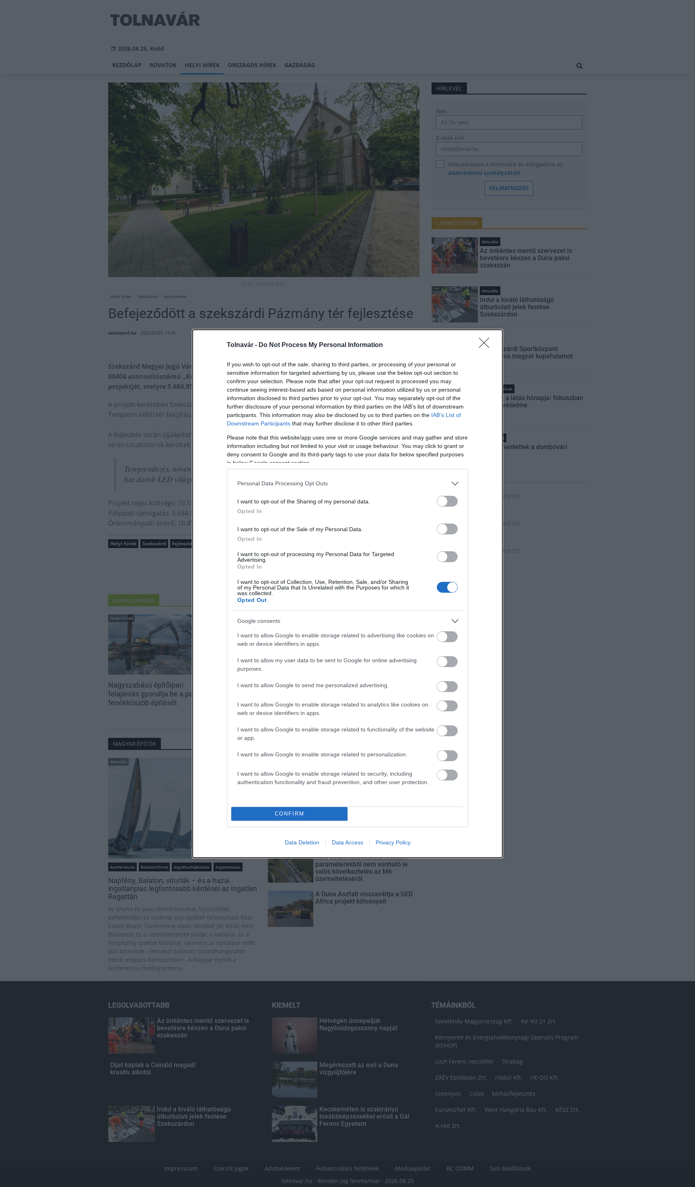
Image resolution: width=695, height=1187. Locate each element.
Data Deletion (302, 842)
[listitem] (347, 483)
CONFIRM (289, 814)
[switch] (447, 501)
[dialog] (347, 594)
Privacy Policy (393, 842)
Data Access (347, 842)
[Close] (486, 345)
